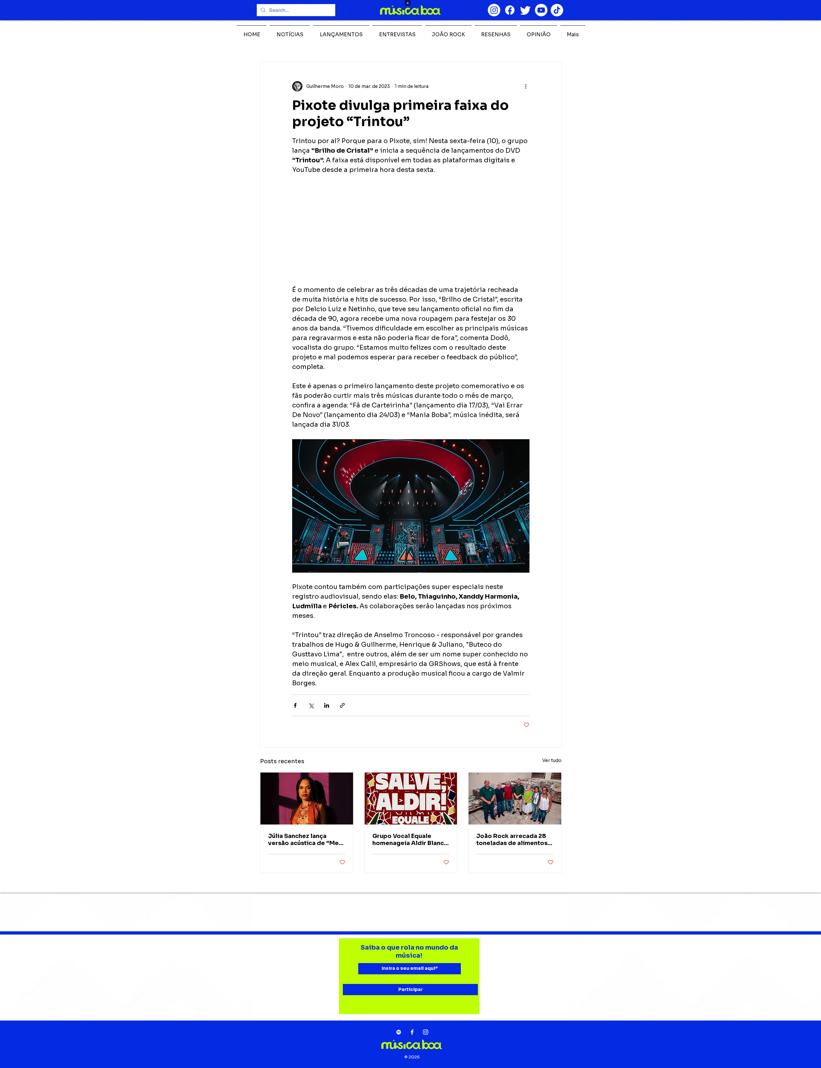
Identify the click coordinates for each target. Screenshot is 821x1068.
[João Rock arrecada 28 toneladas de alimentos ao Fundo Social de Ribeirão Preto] (515, 798)
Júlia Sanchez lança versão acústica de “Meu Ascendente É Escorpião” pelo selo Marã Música (306, 840)
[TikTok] (557, 10)
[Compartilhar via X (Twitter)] (311, 705)
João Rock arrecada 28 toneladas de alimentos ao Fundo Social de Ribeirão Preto (511, 840)
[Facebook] (510, 10)
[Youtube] (541, 10)
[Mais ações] (525, 86)
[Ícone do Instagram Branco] (425, 1032)
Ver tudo (552, 760)
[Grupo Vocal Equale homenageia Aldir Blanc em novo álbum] (411, 798)
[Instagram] (494, 10)
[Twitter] (525, 10)
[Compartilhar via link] (342, 705)
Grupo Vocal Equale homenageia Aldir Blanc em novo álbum (408, 840)
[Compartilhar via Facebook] (295, 705)
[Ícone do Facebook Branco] (412, 1032)
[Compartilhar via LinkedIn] (327, 705)
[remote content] (411, 230)
